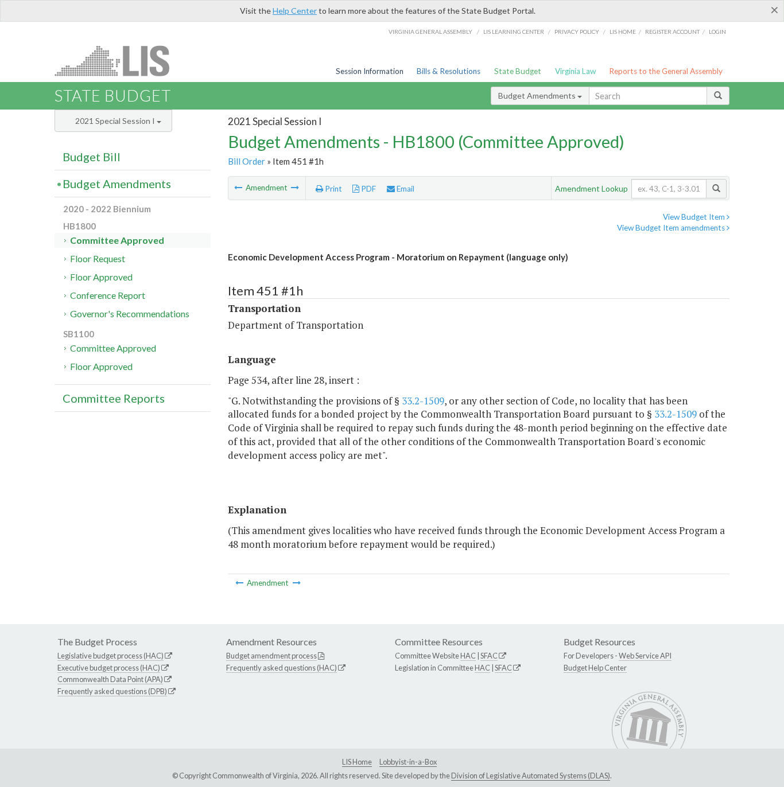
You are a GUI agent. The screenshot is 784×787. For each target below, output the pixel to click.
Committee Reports (114, 398)
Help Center (295, 10)
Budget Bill (92, 156)
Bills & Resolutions (448, 71)
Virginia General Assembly (430, 31)
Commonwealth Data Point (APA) (110, 679)
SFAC (489, 655)
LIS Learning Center (513, 31)
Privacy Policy (576, 31)
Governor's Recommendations (129, 313)
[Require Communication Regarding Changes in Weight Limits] (239, 187)
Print (332, 188)
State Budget (517, 71)
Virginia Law (575, 71)
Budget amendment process (271, 655)
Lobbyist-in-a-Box (408, 761)
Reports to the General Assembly (666, 71)
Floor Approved (101, 276)
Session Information (369, 71)
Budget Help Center (595, 667)
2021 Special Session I (116, 121)
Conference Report (107, 295)
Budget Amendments (537, 95)
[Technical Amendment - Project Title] (295, 187)
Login (717, 31)
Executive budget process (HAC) (108, 667)
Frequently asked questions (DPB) (112, 691)
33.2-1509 (423, 400)
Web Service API (645, 655)
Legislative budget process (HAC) (110, 655)
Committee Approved (117, 240)
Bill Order (246, 161)
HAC (468, 655)
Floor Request (97, 258)
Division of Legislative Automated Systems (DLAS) (530, 775)
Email (404, 188)
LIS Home (357, 761)
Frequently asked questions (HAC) (281, 667)
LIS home (623, 31)
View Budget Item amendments (672, 227)
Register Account (672, 31)
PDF (367, 188)
